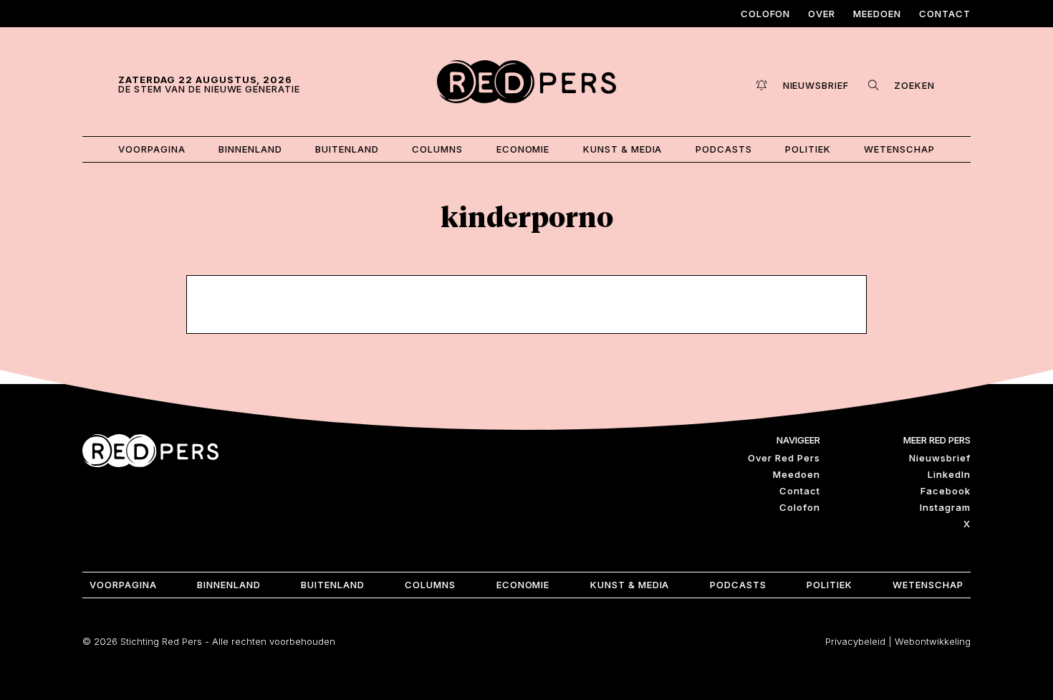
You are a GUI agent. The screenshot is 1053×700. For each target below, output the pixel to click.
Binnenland (250, 149)
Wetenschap (899, 149)
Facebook (945, 491)
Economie (523, 149)
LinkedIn (949, 474)
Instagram (945, 507)
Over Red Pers (784, 458)
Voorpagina (152, 149)
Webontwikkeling (933, 641)
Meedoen (877, 13)
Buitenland (347, 149)
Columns (437, 149)
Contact (945, 13)
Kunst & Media (623, 149)
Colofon (766, 13)
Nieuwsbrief (940, 458)
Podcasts (724, 149)
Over (821, 13)
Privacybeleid (855, 641)
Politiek (808, 149)
